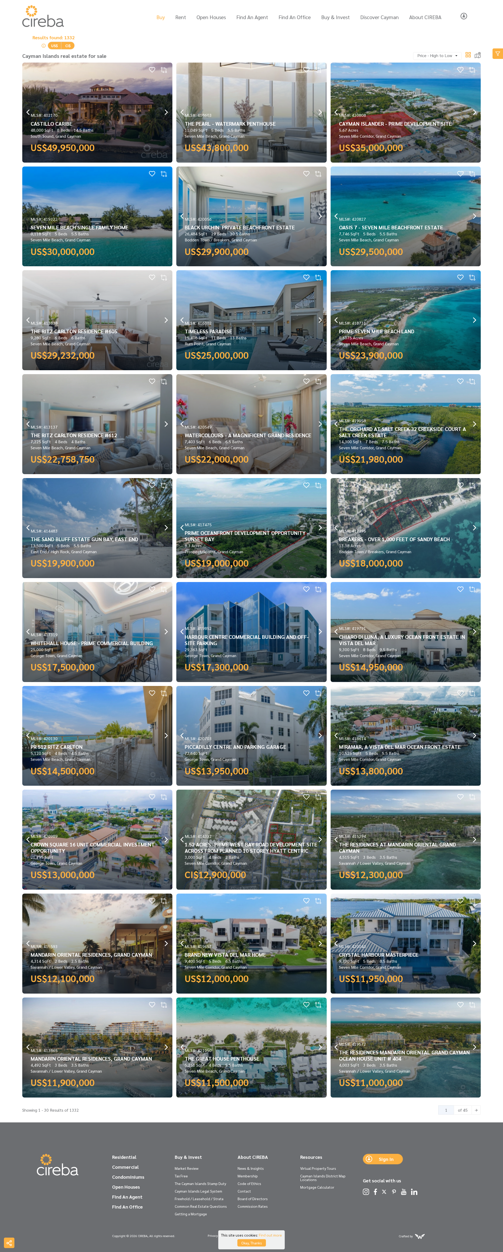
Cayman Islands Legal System (198, 1191)
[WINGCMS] (420, 1236)
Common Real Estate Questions (201, 1206)
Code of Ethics (249, 1183)
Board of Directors (253, 1198)
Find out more (270, 1235)
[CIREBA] (57, 1165)
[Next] (476, 1110)
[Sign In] (464, 16)
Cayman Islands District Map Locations (323, 1177)
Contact (244, 1191)
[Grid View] (468, 54)
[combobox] (437, 56)
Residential (124, 1157)
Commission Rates (253, 1206)
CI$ (68, 45)
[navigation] (28, 112)
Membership (248, 1176)
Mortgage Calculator (317, 1187)
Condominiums (128, 1177)
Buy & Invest (335, 17)
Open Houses (211, 17)
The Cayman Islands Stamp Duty (200, 1183)
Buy (160, 17)
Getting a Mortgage (191, 1214)
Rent (180, 17)
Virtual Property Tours (318, 1168)
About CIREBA (425, 17)
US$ (54, 45)
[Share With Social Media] (9, 1243)
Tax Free (181, 1176)
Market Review (186, 1168)
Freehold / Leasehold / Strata (199, 1198)
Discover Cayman (379, 17)
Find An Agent (252, 17)
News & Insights (251, 1168)
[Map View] (478, 54)
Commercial (125, 1167)
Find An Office (294, 17)
